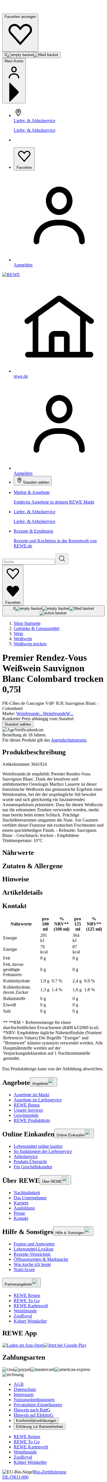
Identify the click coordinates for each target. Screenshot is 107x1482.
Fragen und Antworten (34, 1243)
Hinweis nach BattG (32, 1409)
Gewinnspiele (26, 1115)
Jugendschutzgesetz (68, 740)
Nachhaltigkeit (27, 1192)
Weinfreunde (25, 1310)
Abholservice (26, 1156)
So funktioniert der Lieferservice (43, 1151)
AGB (19, 1384)
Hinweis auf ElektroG (33, 1415)
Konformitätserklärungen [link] (36, 1421)
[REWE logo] (11, 274)
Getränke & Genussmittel (36, 628)
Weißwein (23, 638)
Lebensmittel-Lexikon (33, 1249)
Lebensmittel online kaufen (38, 1146)
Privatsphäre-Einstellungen (38, 1404)
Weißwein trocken (30, 643)
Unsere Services (28, 1110)
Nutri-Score (24, 1269)
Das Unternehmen (30, 1197)
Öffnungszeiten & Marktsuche (41, 1259)
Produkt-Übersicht (30, 1161)
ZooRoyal (23, 1315)
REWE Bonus (27, 1105)
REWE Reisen (27, 1295)
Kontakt (21, 1218)
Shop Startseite (27, 623)
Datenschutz (25, 1389)
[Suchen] (62, 559)
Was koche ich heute (32, 1264)
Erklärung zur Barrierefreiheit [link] (39, 1426)
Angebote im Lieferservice (38, 1099)
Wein (18, 633)
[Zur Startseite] (21, 11)
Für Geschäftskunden (33, 1166)
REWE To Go (27, 1300)
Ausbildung (24, 1208)
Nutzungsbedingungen (34, 1399)
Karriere (21, 1202)
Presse (19, 1213)
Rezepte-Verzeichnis (32, 1254)
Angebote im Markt (31, 1094)
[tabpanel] (53, 989)
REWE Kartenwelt (31, 1305)
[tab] (53, 853)
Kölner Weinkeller (30, 1321)
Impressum (23, 1394)
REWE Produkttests (32, 1120)
